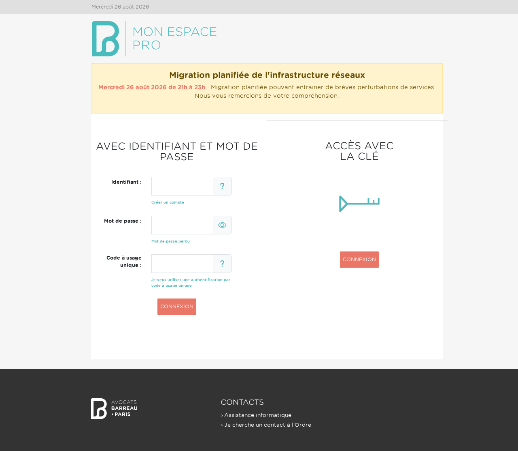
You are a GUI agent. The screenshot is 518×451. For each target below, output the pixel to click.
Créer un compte (167, 202)
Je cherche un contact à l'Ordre (267, 425)
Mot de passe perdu (170, 241)
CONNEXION (176, 306)
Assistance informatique (257, 415)
